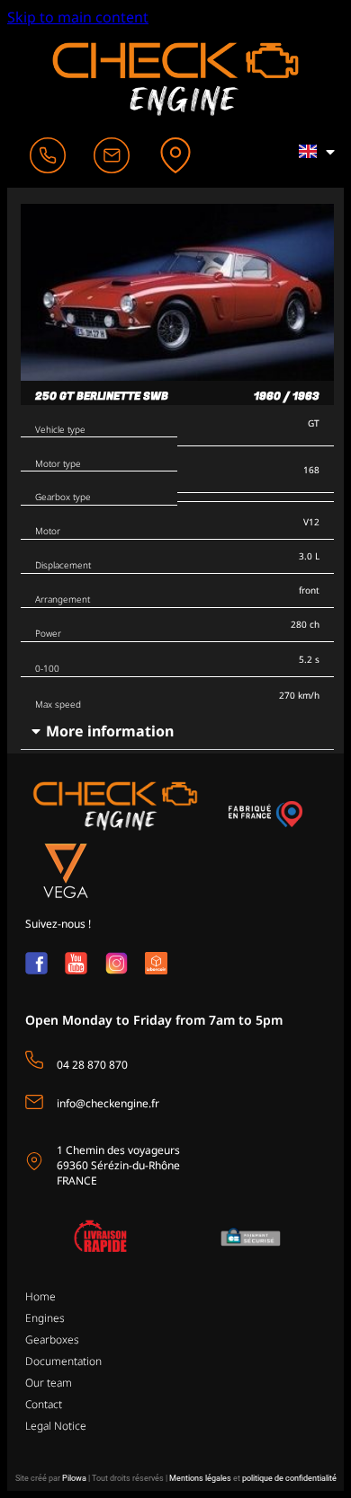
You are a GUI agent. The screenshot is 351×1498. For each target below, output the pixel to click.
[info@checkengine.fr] (34, 1102)
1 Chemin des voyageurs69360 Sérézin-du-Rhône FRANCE (118, 1165)
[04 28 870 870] (34, 1060)
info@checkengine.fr (108, 1103)
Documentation (63, 1361)
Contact (43, 1404)
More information (110, 731)
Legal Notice (55, 1425)
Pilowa (74, 1478)
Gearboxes (52, 1339)
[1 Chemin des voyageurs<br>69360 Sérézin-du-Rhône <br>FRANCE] (34, 1161)
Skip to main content (77, 17)
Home (40, 1296)
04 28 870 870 (92, 1064)
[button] (177, 731)
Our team (48, 1382)
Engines (45, 1318)
